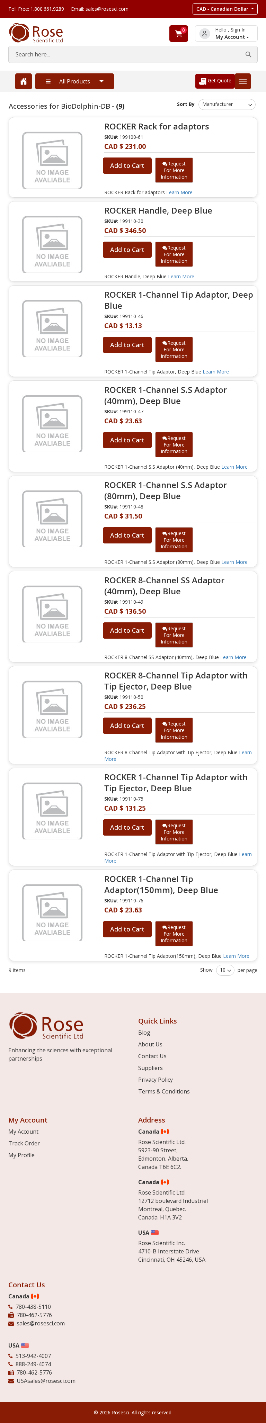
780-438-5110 (33, 1307)
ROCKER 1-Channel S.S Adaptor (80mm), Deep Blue (165, 490)
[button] (225, 9)
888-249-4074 (33, 1364)
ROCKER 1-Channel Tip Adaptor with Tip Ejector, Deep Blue (176, 783)
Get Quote (218, 80)
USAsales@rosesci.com (46, 1381)
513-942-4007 (33, 1356)
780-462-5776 (34, 1315)
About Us (150, 1044)
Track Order (24, 1143)
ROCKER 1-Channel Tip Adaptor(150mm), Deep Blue (161, 884)
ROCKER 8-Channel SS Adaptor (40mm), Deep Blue (164, 586)
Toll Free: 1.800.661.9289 (36, 9)
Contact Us (152, 1056)
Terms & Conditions (164, 1091)
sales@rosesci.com (41, 1323)
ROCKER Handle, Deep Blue (158, 210)
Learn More (179, 192)
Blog (144, 1032)
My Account (230, 36)
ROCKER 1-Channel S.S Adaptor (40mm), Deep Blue (165, 395)
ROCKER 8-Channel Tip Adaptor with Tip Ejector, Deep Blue (176, 681)
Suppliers (150, 1068)
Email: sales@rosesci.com (99, 9)
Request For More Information (174, 170)
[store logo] (43, 32)
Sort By (186, 104)
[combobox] (133, 54)
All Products (74, 81)
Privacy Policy (155, 1079)
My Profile (21, 1155)
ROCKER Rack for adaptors (156, 126)
